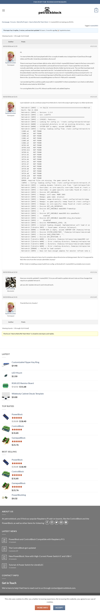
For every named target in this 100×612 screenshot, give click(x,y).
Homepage (5, 22)
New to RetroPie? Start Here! (38, 22)
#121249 (93, 297)
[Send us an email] (61, 522)
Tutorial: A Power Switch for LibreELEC (26, 564)
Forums (13, 22)
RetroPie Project (22, 22)
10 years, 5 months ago (47, 30)
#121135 (93, 97)
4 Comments (16, 559)
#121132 (93, 46)
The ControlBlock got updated (22, 548)
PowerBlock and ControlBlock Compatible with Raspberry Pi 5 (36, 539)
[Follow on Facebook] (47, 522)
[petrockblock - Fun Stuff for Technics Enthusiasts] (50, 10)
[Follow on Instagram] (52, 522)
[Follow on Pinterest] (66, 522)
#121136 (93, 272)
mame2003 (94, 26)
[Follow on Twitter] (56, 522)
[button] (3, 10)
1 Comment (16, 542)
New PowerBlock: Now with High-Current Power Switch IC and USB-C (40, 556)
